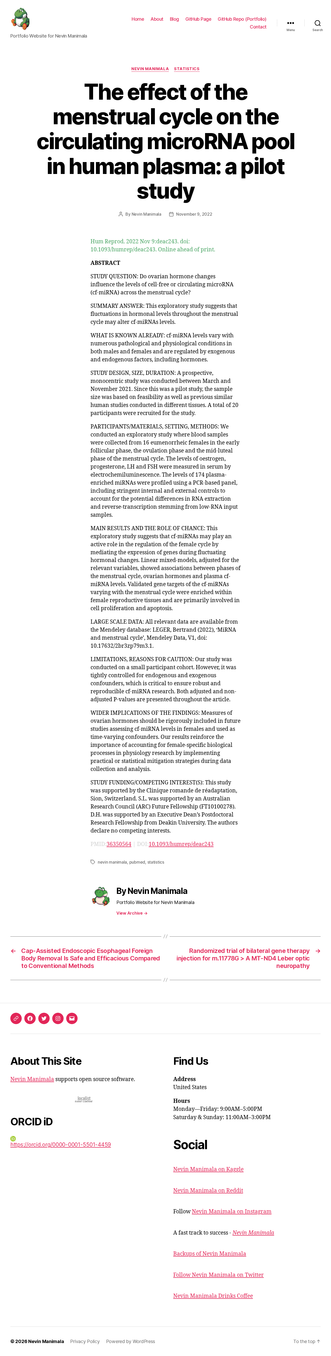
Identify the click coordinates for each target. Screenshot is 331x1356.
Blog (174, 19)
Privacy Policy (85, 1341)
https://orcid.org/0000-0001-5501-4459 (60, 1144)
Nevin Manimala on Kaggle (208, 1169)
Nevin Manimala (150, 69)
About (157, 19)
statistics (155, 862)
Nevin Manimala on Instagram (232, 1211)
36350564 (119, 844)
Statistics (187, 69)
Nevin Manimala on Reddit (208, 1190)
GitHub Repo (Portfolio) (242, 19)
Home (138, 19)
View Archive (131, 913)
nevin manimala (112, 862)
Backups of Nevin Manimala (209, 1253)
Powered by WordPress (130, 1341)
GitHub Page (198, 19)
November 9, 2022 (194, 214)
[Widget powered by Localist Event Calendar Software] (84, 1099)
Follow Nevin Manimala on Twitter (218, 1275)
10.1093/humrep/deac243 (181, 844)
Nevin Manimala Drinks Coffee (213, 1296)
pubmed (137, 862)
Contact (258, 27)
